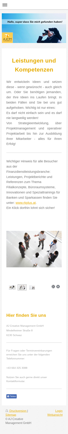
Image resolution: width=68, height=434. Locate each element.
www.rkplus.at (26, 203)
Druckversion (18, 410)
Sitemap (10, 414)
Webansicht (55, 414)
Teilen (12, 396)
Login (59, 410)
